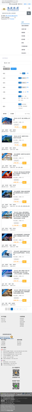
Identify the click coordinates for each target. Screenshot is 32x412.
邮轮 (23, 43)
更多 (28, 73)
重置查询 (13, 68)
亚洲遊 (23, 36)
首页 (23, 22)
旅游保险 (22, 318)
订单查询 (3, 342)
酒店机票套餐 (25, 25)
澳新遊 (23, 49)
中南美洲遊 (24, 46)
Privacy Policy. (10, 410)
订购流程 (3, 343)
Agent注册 (3, 321)
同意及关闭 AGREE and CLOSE (23, 394)
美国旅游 (22, 323)
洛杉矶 (9, 15)
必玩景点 (22, 320)
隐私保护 (19, 345)
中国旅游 (22, 324)
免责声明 (19, 343)
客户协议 (19, 342)
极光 (17, 15)
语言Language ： (15, 4)
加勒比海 (13, 15)
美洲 (6, 58)
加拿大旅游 (22, 321)
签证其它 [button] (24, 53)
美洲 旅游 (7, 63)
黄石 (7, 15)
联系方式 (3, 318)
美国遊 (23, 32)
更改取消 (3, 345)
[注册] (29, 4)
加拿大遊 (24, 29)
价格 (11, 113)
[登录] (25, 4)
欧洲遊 (23, 39)
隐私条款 (3, 400)
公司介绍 (3, 320)
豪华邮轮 (22, 326)
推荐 (4, 113)
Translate (12, 19)
